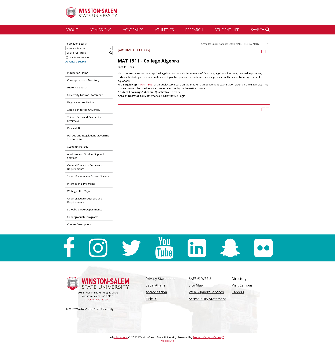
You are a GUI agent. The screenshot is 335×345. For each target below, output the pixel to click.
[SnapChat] (230, 248)
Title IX (151, 298)
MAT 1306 (146, 84)
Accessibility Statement (207, 298)
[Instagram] (98, 248)
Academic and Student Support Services (85, 155)
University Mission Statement (85, 95)
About (71, 29)
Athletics (164, 29)
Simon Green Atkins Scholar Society (88, 176)
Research (194, 29)
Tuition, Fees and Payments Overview (84, 118)
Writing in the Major (79, 191)
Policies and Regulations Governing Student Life (88, 137)
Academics (133, 29)
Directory (239, 278)
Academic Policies (77, 146)
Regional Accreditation (80, 102)
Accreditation (156, 292)
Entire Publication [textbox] (75, 48)
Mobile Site (167, 340)
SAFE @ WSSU (200, 278)
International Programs (81, 183)
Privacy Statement (160, 278)
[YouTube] (164, 248)
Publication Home (77, 73)
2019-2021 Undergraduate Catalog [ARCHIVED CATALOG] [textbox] (230, 43)
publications (120, 337)
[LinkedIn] (197, 248)
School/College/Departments (84, 209)
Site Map (196, 285)
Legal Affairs (155, 285)
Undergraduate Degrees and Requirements (84, 200)
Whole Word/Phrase (80, 57)
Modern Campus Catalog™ (208, 337)
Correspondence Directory (83, 80)
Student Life (227, 29)
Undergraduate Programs (82, 217)
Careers (238, 292)
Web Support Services (206, 292)
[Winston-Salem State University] (91, 12)
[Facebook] (68, 248)
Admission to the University (83, 109)
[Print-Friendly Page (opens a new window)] (263, 51)
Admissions (100, 29)
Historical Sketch (77, 87)
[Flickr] (263, 248)
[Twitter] (131, 248)
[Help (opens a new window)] (267, 51)
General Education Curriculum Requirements (84, 167)
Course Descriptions (79, 224)
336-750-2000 (98, 299)
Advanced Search (75, 61)
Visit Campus (242, 285)
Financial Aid (74, 128)
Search (258, 29)
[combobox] (234, 44)
